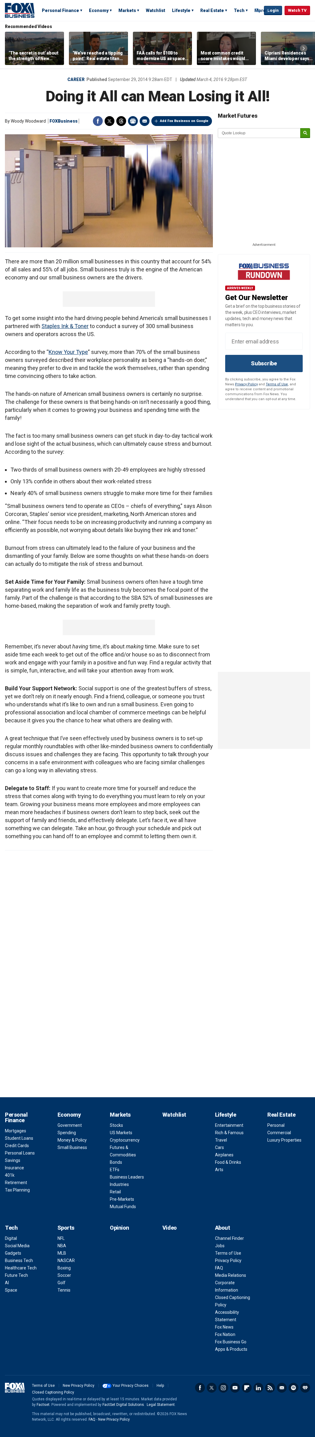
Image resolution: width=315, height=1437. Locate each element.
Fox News (224, 1327)
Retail (115, 1191)
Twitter (109, 121)
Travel (221, 1140)
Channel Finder (229, 1238)
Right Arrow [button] (303, 48)
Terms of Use (277, 384)
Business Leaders (127, 1177)
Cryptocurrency (125, 1140)
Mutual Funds (123, 1206)
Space (11, 1290)
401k (9, 1175)
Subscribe (264, 363)
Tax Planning (17, 1189)
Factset (43, 1404)
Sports (66, 1227)
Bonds (116, 1162)
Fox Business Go (230, 1341)
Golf (62, 1282)
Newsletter (282, 1388)
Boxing (64, 1267)
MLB (62, 1253)
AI (7, 1282)
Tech (239, 10)
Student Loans (19, 1138)
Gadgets (13, 1253)
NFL (61, 1238)
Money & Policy (72, 1140)
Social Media (17, 1245)
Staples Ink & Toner (65, 326)
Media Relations (230, 1275)
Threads (121, 121)
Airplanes (224, 1154)
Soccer (64, 1275)
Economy (99, 10)
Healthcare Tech (21, 1267)
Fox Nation (225, 1334)
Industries (119, 1184)
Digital (11, 1238)
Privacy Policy (246, 384)
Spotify (293, 1388)
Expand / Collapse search (257, 10)
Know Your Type (68, 352)
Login (273, 10)
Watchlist (155, 10)
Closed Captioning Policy (53, 1392)
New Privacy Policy (78, 1385)
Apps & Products (231, 1349)
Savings (12, 1160)
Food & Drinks (228, 1162)
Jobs (220, 1245)
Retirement (16, 1182)
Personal (276, 1125)
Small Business (72, 1147)
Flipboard (247, 1388)
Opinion (119, 1227)
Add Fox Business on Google (184, 121)
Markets (127, 10)
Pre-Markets (122, 1199)
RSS (270, 1388)
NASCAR (66, 1260)
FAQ (219, 1267)
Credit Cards (17, 1145)
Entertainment (229, 1125)
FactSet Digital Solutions (123, 1404)
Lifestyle (181, 10)
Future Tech (16, 1275)
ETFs (114, 1169)
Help (160, 1385)
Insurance (14, 1167)
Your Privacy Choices (131, 1385)
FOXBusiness (64, 121)
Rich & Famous (229, 1132)
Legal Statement (161, 1404)
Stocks (116, 1125)
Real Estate (212, 10)
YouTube (235, 1388)
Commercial (279, 1132)
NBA (62, 1245)
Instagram (223, 1388)
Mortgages (15, 1130)
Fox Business (19, 10)
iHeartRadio (305, 1388)
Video (169, 1227)
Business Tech (19, 1260)
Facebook (98, 121)
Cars (219, 1147)
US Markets (121, 1132)
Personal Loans (20, 1153)
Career (76, 79)
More (260, 10)
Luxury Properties (284, 1140)
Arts (219, 1169)
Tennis (64, 1290)
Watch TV (297, 10)
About (222, 1227)
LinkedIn (258, 1388)
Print (133, 121)
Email (145, 121)
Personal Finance (60, 10)
